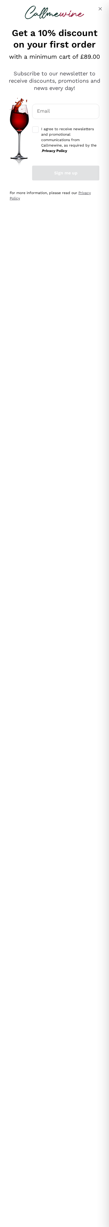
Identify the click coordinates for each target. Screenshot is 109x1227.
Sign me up (66, 172)
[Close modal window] (100, 9)
